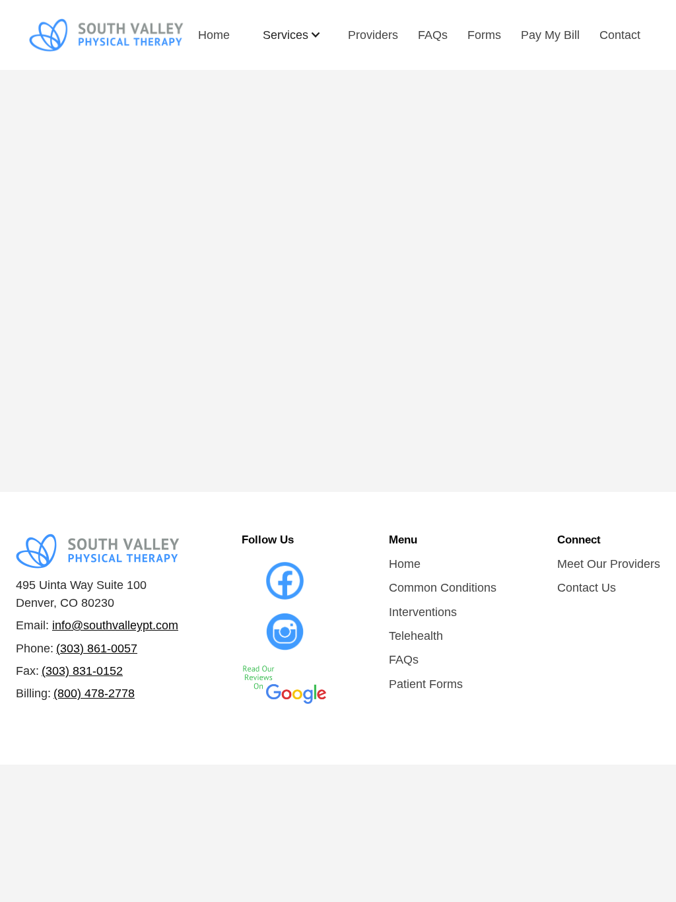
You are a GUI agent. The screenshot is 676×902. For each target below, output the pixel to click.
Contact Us (586, 587)
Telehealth (416, 635)
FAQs (433, 35)
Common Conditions (442, 587)
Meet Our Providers (608, 564)
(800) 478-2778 (94, 693)
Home (214, 35)
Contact (619, 35)
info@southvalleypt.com (115, 625)
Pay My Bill (550, 35)
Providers (373, 35)
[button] (292, 35)
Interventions (423, 612)
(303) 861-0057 (96, 648)
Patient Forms (426, 684)
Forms (484, 35)
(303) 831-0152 (82, 670)
